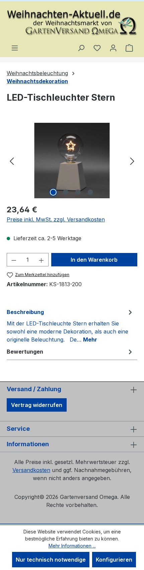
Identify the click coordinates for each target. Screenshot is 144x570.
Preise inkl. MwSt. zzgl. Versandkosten (56, 219)
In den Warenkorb (94, 259)
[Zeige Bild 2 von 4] (65, 192)
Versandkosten (31, 470)
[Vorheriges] (12, 160)
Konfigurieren (114, 559)
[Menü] (15, 47)
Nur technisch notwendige (51, 559)
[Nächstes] (132, 160)
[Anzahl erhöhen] (41, 259)
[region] (72, 160)
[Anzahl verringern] (14, 259)
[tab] (70, 325)
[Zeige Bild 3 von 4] (78, 192)
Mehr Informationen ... (72, 546)
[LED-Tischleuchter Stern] (72, 160)
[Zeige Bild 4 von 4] (90, 192)
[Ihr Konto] (113, 47)
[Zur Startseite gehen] (72, 22)
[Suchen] (81, 47)
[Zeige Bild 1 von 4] (53, 192)
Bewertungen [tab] (25, 351)
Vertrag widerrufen (36, 405)
